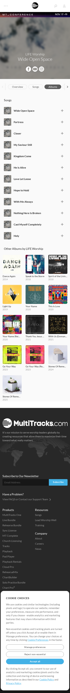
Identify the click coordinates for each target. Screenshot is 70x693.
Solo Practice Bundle (13, 582)
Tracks (6, 546)
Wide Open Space (24, 110)
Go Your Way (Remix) (35, 366)
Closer (17, 133)
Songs (35, 86)
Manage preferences (35, 647)
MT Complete (10, 535)
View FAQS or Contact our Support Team (25, 499)
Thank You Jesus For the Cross (35, 336)
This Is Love (54, 306)
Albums (53, 86)
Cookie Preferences (38, 639)
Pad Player (8, 556)
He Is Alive (20, 167)
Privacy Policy (13, 683)
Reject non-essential (35, 654)
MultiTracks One (11, 514)
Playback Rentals (11, 561)
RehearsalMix (10, 572)
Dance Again (9, 276)
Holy (16, 235)
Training (39, 525)
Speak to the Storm (35, 276)
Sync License (9, 530)
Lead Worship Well (45, 520)
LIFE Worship (35, 54)
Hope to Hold (21, 190)
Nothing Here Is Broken (27, 213)
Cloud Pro (8, 566)
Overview (17, 86)
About (38, 538)
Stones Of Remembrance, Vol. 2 (12, 396)
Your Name (31, 306)
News (38, 548)
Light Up (7, 306)
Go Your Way (9, 366)
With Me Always (23, 201)
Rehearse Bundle (11, 525)
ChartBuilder (9, 577)
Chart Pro (8, 587)
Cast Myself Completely (28, 224)
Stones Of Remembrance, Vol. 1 (57, 366)
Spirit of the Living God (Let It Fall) (57, 276)
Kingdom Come (22, 156)
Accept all (35, 661)
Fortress (18, 122)
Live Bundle (8, 520)
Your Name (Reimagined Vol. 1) (12, 336)
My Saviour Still (23, 144)
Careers (39, 543)
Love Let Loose (22, 178)
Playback (7, 551)
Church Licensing (12, 540)
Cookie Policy (46, 679)
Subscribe (58, 482)
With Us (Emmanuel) (57, 336)
